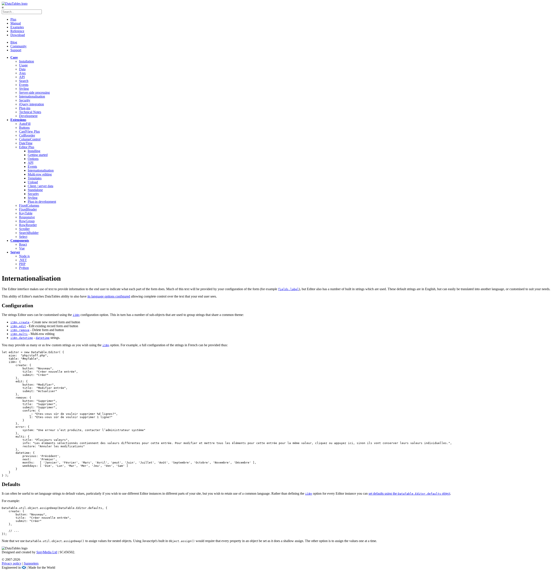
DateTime (25, 143)
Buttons (24, 127)
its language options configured (108, 296)
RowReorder (28, 225)
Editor (26, 147)
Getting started (38, 155)
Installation (26, 61)
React (23, 244)
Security (24, 100)
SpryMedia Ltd (46, 552)
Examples (17, 27)
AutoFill (25, 124)
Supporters (31, 563)
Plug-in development (42, 201)
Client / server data (40, 186)
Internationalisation (32, 96)
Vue (22, 248)
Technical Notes (30, 112)
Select (23, 236)
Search (23, 81)
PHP (22, 264)
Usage (23, 65)
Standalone (35, 190)
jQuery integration (31, 104)
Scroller (24, 229)
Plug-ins (24, 108)
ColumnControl (29, 139)
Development (28, 116)
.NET (23, 260)
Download (17, 35)
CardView (29, 131)
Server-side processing (34, 92)
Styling (24, 88)
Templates (35, 178)
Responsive (27, 217)
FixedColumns (29, 205)
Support (15, 50)
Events (23, 85)
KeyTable (25, 213)
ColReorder (27, 135)
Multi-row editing (40, 174)
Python (24, 268)
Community (18, 46)
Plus (13, 19)
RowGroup (27, 221)
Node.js (24, 256)
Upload (33, 182)
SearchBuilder (29, 233)
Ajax (22, 73)
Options (33, 159)
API (22, 77)
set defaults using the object (409, 493)
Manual (15, 23)
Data (22, 69)
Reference (17, 31)
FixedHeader (28, 209)
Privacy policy (11, 563)
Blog (13, 42)
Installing (34, 151)
